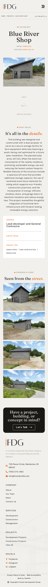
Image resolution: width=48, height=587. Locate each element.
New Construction (28, 250)
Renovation (11, 253)
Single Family (12, 250)
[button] (41, 16)
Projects (10, 16)
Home (3, 16)
